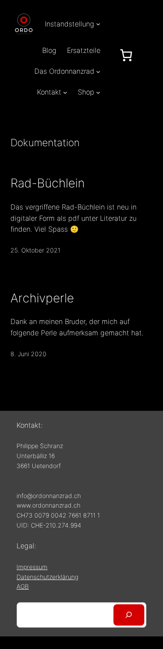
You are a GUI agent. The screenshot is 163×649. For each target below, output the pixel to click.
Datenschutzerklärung (47, 576)
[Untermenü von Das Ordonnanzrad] (98, 71)
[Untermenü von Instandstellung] (98, 24)
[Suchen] (128, 615)
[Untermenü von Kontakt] (65, 92)
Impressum (32, 566)
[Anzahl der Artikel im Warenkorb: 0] (126, 55)
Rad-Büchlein (47, 183)
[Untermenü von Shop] (98, 92)
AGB (23, 586)
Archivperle (42, 298)
